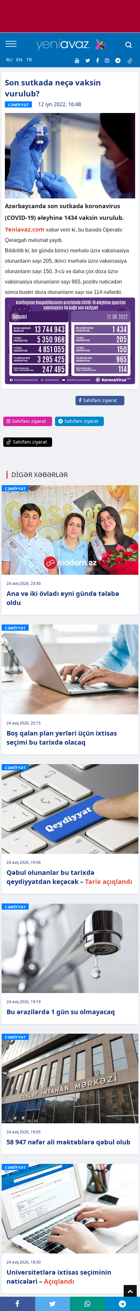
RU (9, 60)
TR (29, 60)
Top (130, 1291)
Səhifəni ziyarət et (98, 404)
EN (19, 60)
